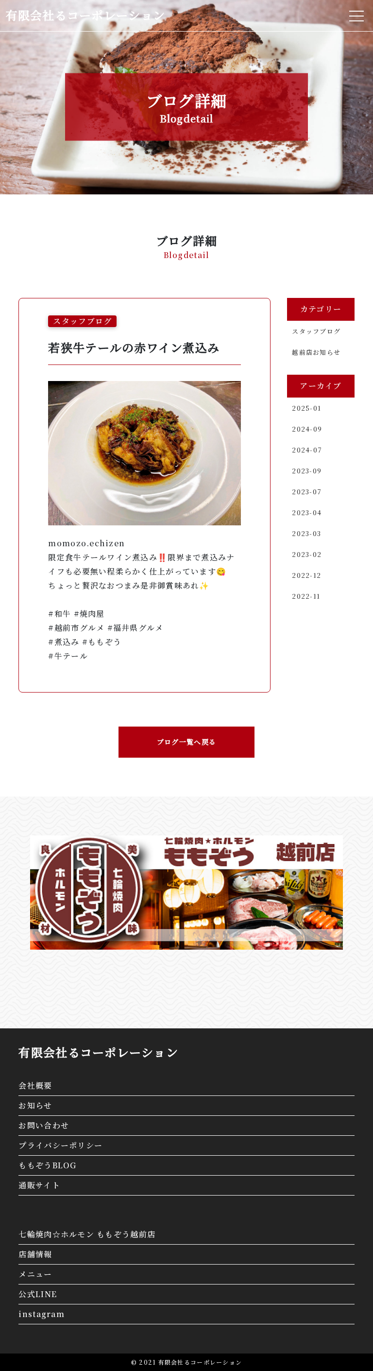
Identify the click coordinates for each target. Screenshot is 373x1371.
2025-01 (306, 408)
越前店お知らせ (316, 352)
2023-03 (306, 533)
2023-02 (307, 554)
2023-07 (307, 491)
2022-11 (306, 596)
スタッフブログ (316, 331)
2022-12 (306, 575)
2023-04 (307, 512)
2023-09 (307, 470)
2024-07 (307, 449)
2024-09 (307, 429)
